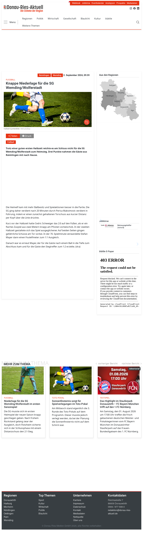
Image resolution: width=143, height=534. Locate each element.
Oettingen (8, 513)
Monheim (8, 506)
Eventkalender (98, 3)
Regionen (27, 18)
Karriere (77, 500)
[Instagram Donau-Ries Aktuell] (131, 8)
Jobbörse (86, 3)
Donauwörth (10, 500)
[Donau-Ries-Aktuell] (23, 8)
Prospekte (120, 3)
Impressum (78, 503)
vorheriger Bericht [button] (108, 363)
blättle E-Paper (106, 251)
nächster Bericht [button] (130, 363)
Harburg (8, 503)
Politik (40, 18)
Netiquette (78, 516)
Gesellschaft (69, 18)
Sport (41, 500)
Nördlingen (9, 510)
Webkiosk (76, 3)
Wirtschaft (53, 18)
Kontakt (77, 510)
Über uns (77, 520)
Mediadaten (132, 3)
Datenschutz (79, 506)
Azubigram (110, 3)
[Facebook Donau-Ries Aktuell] (134, 8)
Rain (6, 516)
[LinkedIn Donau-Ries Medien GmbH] (138, 8)
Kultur (97, 18)
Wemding (8, 520)
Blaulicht (85, 18)
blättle (108, 18)
